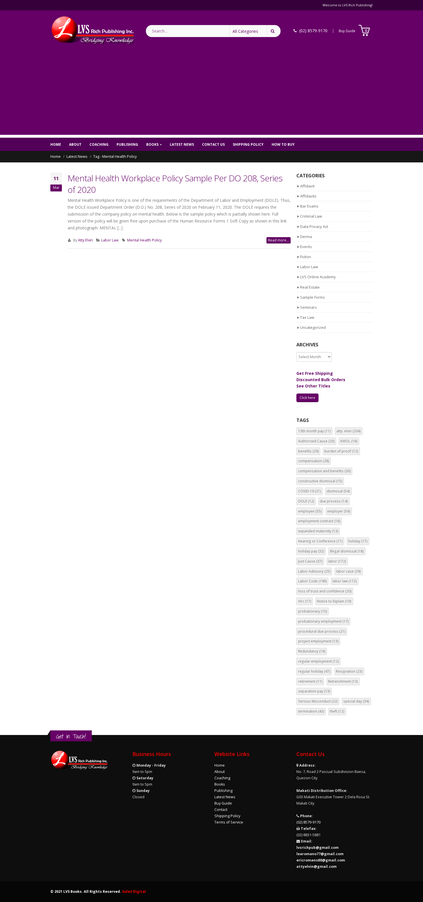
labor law (344, 581)
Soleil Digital (134, 891)
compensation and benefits (324, 471)
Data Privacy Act (314, 226)
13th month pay (314, 431)
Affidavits (308, 196)
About (75, 144)
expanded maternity (318, 531)
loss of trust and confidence (325, 591)
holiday (357, 541)
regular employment (318, 661)
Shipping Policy (248, 144)
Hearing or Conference (320, 541)
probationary (312, 611)
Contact (220, 809)
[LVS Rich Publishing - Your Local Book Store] (92, 31)
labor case (348, 571)
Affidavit (307, 186)
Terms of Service (228, 822)
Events (306, 246)
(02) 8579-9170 (308, 822)
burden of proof (341, 451)
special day (356, 701)
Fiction (305, 256)
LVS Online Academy (318, 276)
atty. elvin (348, 431)
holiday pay (311, 551)
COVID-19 (309, 491)
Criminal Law (311, 216)
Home (55, 144)
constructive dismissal (320, 481)
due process (334, 501)
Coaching (98, 144)
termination (311, 711)
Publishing (127, 144)
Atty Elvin (85, 240)
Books (152, 144)
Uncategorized (313, 327)
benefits (308, 451)
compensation (313, 460)
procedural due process (322, 631)
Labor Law (110, 240)
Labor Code (312, 581)
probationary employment (323, 621)
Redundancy (311, 651)
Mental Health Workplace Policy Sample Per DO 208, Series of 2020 (175, 183)
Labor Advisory (314, 571)
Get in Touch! (71, 736)
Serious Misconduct (318, 701)
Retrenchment (343, 681)
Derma (306, 236)
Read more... (278, 240)
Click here (307, 397)
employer (338, 511)
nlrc (304, 601)
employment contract (319, 521)
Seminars (308, 307)
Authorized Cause (316, 441)
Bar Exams (309, 206)
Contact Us (213, 144)
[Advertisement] (211, 94)
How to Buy (283, 144)
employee (310, 511)
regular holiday (314, 671)
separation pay (314, 691)
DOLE (306, 501)
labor (337, 561)
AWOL (348, 441)
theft (337, 711)
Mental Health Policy (144, 240)
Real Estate (310, 287)
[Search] (273, 31)
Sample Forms (312, 297)
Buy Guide (347, 30)
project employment (318, 641)
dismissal (338, 491)
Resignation (349, 671)
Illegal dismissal (347, 551)
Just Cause (310, 561)
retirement (310, 681)
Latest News (182, 144)
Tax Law (307, 317)
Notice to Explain (334, 601)
